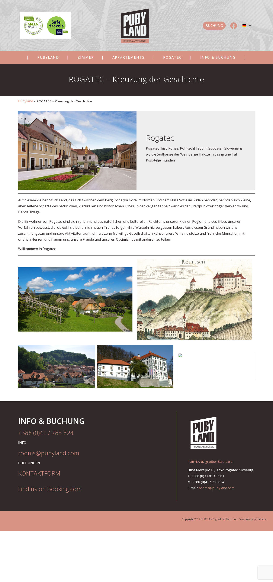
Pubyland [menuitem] (48, 57)
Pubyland (25, 101)
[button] (246, 25)
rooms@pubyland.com (216, 488)
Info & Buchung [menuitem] (218, 57)
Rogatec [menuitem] (172, 57)
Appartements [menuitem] (128, 57)
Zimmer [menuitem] (86, 57)
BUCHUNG (214, 25)
